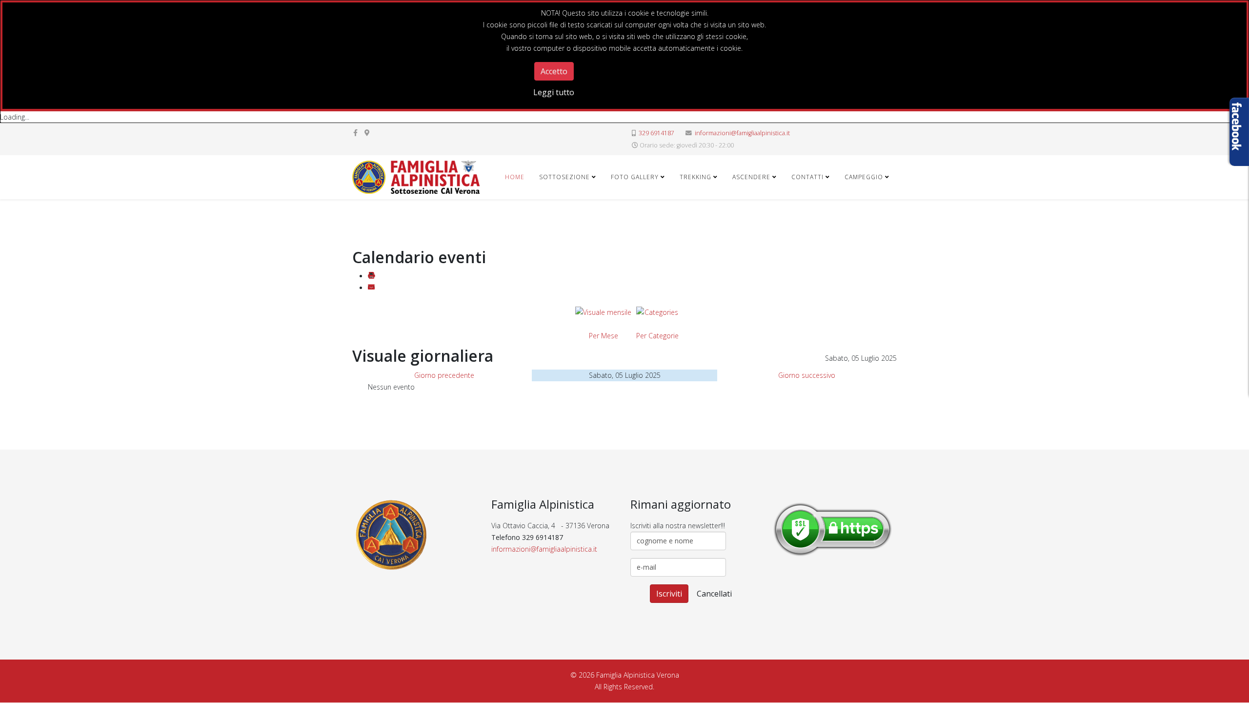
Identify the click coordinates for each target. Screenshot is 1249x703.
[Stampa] (371, 276)
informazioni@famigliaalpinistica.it (742, 133)
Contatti (807, 177)
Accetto (554, 71)
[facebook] (355, 132)
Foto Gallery (635, 177)
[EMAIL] (371, 287)
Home (514, 177)
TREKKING (695, 177)
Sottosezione (564, 177)
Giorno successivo (806, 375)
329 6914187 (656, 133)
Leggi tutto (553, 92)
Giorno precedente (444, 375)
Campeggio (864, 177)
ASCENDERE (751, 177)
